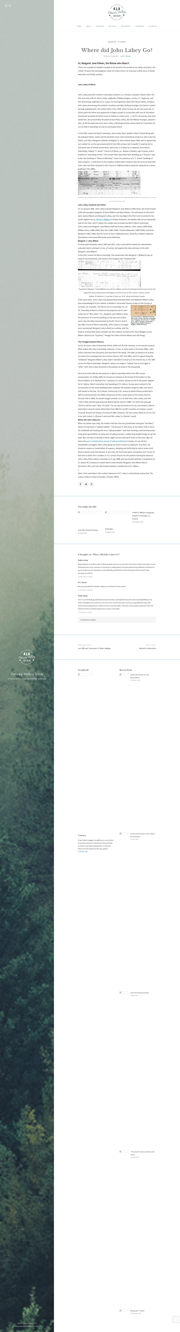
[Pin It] (91, 484)
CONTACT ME (83, 851)
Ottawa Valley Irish (27, 674)
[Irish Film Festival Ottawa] (90, 519)
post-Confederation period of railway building (105, 441)
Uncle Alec (109, 529)
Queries (112, 42)
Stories (122, 42)
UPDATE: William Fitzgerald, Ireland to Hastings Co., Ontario (143, 515)
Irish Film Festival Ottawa (88, 530)
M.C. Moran (126, 56)
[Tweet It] (86, 484)
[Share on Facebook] (80, 484)
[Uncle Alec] (117, 518)
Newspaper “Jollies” (137, 1311)
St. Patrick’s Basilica (101, 219)
